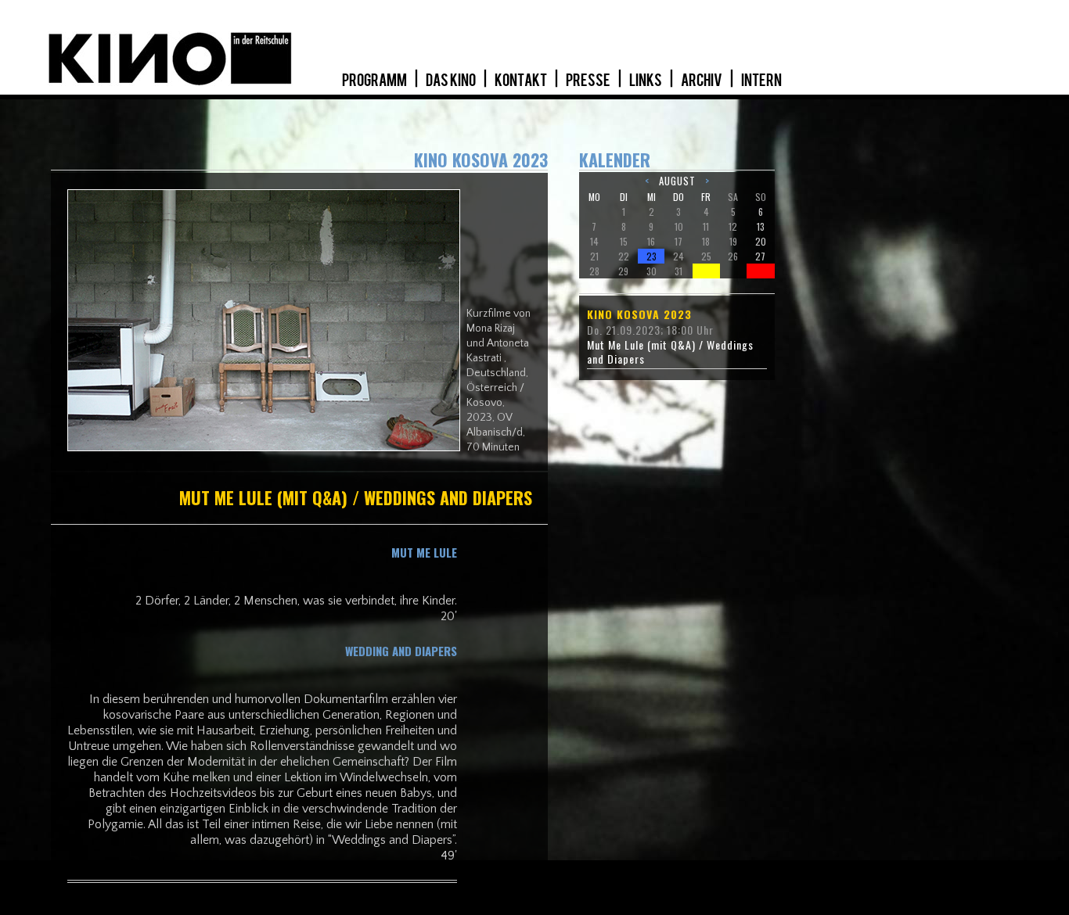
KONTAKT (521, 81)
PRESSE (589, 81)
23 (651, 256)
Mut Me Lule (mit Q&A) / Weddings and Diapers (670, 352)
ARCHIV (702, 81)
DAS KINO (452, 81)
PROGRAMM (375, 81)
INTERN (761, 81)
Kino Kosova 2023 (639, 314)
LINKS (646, 81)
